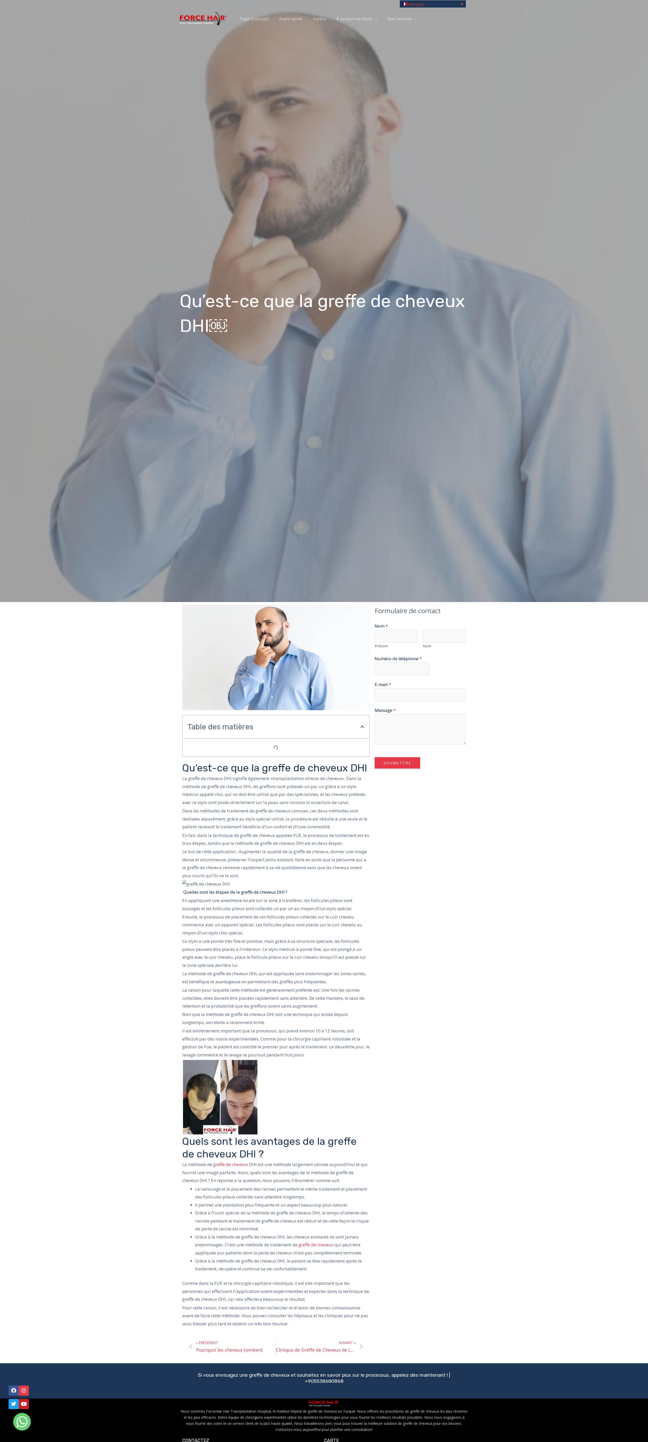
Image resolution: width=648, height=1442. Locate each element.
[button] (362, 727)
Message (385, 710)
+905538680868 (324, 1381)
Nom (381, 626)
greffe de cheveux (230, 1164)
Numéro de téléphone (398, 659)
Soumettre (397, 762)
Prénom (381, 646)
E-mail (383, 684)
